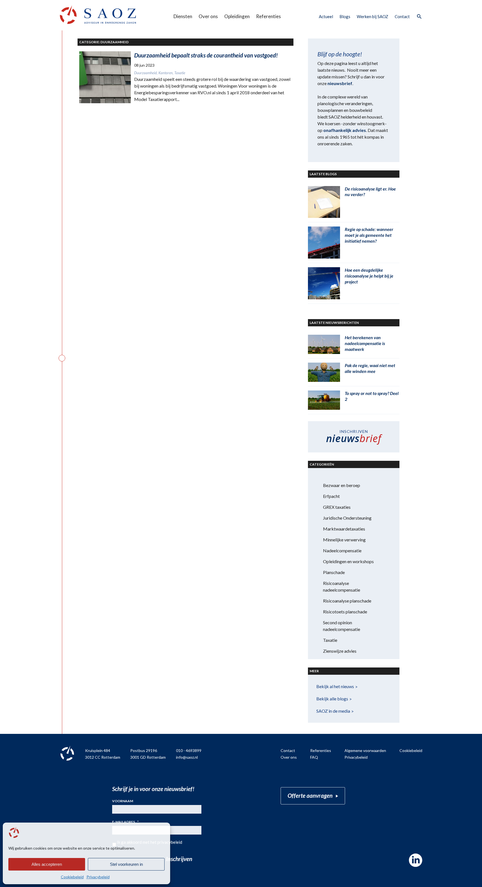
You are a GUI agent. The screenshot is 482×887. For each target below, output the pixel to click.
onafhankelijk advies (344, 130)
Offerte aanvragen (310, 795)
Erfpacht (331, 496)
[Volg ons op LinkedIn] (415, 860)
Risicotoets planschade (345, 611)
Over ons (208, 16)
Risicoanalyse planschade (347, 600)
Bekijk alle (332, 698)
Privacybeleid (98, 876)
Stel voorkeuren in (126, 864)
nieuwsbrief (339, 83)
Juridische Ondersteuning (347, 517)
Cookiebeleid (72, 876)
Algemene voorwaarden (365, 750)
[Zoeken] (419, 16)
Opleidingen (237, 16)
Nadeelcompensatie (342, 550)
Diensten (182, 16)
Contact (402, 16)
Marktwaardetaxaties (344, 528)
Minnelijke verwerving (344, 539)
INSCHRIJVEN (353, 437)
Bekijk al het (335, 686)
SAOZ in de (333, 711)
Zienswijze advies (339, 651)
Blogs (344, 16)
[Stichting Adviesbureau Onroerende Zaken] (98, 14)
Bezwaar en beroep (341, 485)
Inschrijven (179, 858)
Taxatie (330, 640)
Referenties (268, 16)
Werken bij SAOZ (372, 16)
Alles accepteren (47, 864)
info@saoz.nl (187, 757)
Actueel (326, 16)
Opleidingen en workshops (348, 561)
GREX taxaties (337, 507)
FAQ (314, 757)
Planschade (334, 572)
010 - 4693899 (188, 750)
